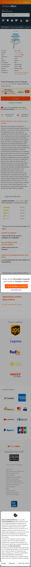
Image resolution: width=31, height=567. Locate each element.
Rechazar (12, 563)
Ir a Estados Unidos (16, 286)
